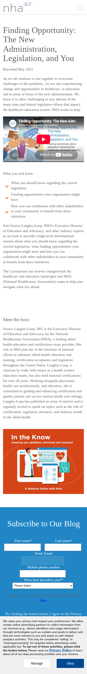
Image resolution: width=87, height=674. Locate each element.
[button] (80, 7)
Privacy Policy (60, 650)
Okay (70, 663)
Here (43, 600)
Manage (37, 663)
